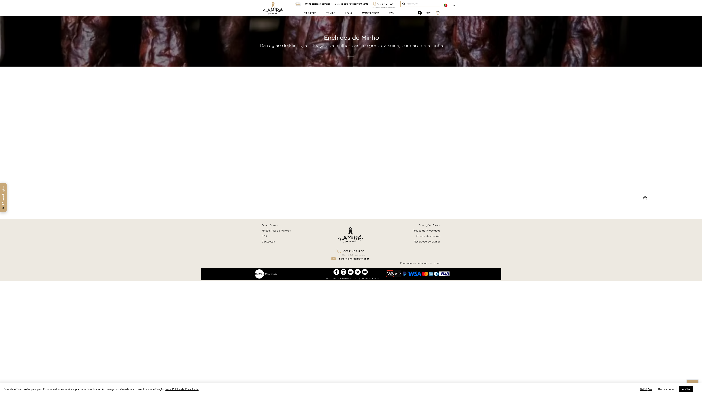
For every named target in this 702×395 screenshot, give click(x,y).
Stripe (436, 263)
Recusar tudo (666, 389)
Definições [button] (646, 389)
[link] (438, 13)
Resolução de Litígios (427, 241)
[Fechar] (697, 389)
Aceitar (686, 389)
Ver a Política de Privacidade (182, 389)
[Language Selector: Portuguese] (449, 5)
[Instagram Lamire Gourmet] (343, 272)
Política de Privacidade (426, 230)
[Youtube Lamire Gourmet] (365, 272)
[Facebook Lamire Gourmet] (336, 272)
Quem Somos (270, 225)
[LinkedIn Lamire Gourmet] (351, 272)
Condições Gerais (429, 225)
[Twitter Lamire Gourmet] (358, 272)
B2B (264, 236)
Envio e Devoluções (428, 236)
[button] (312, 13)
